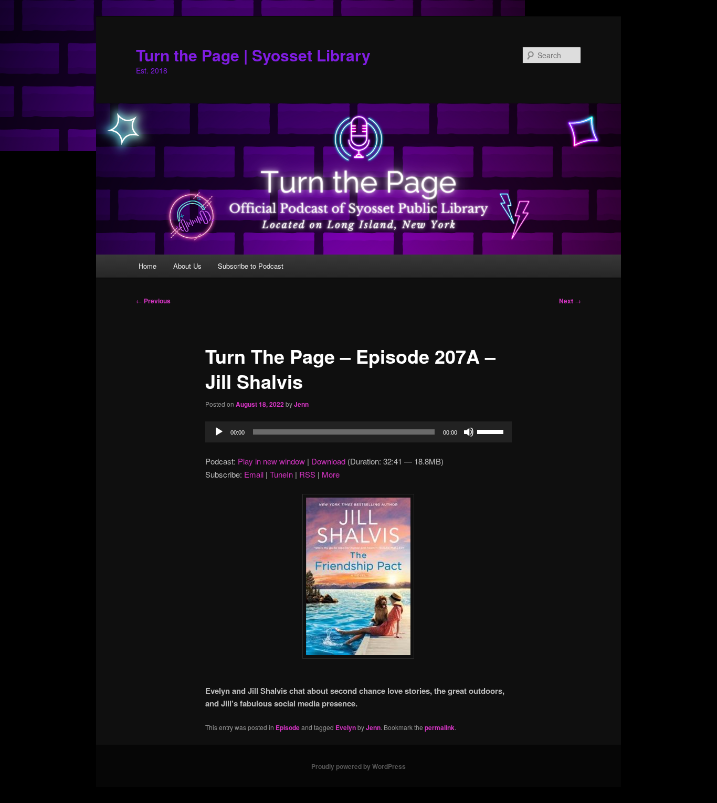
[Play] (219, 432)
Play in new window (271, 461)
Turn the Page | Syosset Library (253, 55)
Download (328, 461)
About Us (187, 266)
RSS (307, 474)
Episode (288, 727)
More (331, 474)
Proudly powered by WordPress (358, 766)
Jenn (301, 404)
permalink (440, 727)
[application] (358, 431)
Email (253, 474)
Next (570, 300)
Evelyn (345, 727)
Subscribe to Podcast (250, 266)
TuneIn (281, 474)
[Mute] (468, 432)
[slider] (492, 430)
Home (147, 266)
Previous (153, 300)
